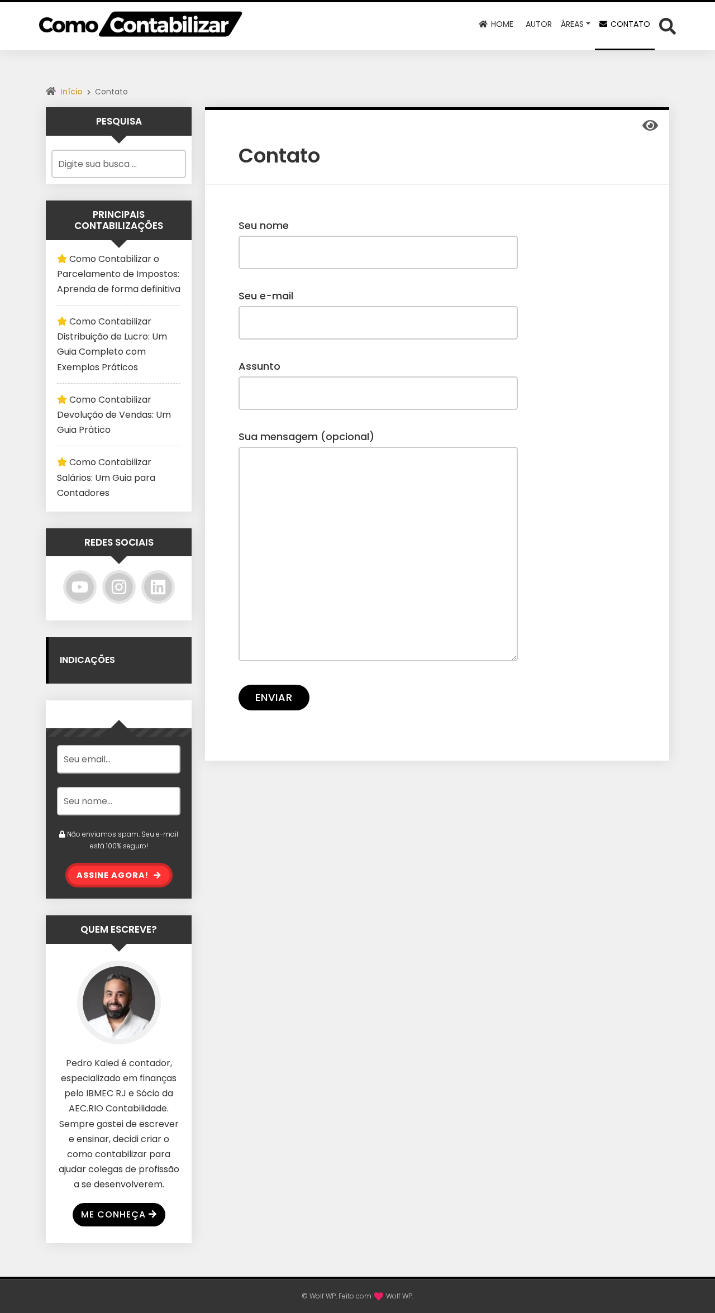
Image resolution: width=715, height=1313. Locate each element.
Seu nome (264, 225)
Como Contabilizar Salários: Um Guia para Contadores (106, 477)
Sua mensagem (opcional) (306, 436)
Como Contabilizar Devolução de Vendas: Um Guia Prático (114, 414)
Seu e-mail (266, 296)
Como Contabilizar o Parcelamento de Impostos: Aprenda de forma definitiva (118, 273)
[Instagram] (119, 587)
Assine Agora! (114, 875)
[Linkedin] (158, 587)
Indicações (87, 659)
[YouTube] (80, 587)
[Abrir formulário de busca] (667, 25)
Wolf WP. (399, 1296)
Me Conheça (113, 1214)
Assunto (259, 366)
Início (71, 91)
